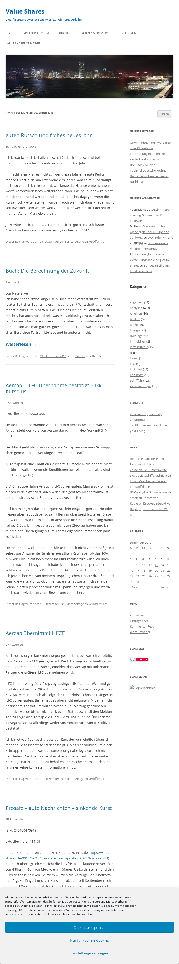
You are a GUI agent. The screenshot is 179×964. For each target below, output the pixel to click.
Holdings (136, 336)
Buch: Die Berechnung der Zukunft (47, 270)
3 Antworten (14, 403)
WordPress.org (140, 632)
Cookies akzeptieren (89, 927)
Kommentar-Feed (142, 626)
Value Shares (25, 11)
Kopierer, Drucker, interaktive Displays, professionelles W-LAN (150, 509)
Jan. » (164, 587)
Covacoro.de (138, 420)
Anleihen (136, 313)
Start (10, 33)
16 (131, 570)
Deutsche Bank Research (147, 459)
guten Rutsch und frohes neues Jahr (49, 135)
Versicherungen (140, 386)
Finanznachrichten (142, 464)
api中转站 (136, 237)
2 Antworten (14, 644)
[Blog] (142, 688)
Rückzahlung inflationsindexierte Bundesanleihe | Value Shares (150, 260)
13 (156, 565)
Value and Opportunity (146, 414)
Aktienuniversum (36, 33)
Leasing (135, 364)
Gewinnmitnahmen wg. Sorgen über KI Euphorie (151, 215)
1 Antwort (12, 282)
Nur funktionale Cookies (89, 940)
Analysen (81, 241)
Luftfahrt (136, 369)
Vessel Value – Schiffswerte (148, 470)
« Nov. (134, 587)
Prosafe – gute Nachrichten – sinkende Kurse (59, 807)
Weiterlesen (21, 344)
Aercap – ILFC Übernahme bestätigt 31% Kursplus (53, 388)
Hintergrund (128, 33)
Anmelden (137, 615)
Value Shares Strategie (23, 43)
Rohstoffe (137, 375)
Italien (134, 358)
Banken (135, 319)
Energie (135, 330)
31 (137, 582)
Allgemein (136, 302)
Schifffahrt (137, 380)
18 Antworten (15, 819)
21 (162, 570)
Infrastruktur (139, 347)
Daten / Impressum (94, 33)
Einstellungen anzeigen (89, 953)
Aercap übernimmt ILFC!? (35, 632)
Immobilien (138, 341)
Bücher (64, 33)
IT (131, 352)
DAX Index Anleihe (142, 165)
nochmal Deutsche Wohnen (149, 170)
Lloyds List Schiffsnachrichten (150, 475)
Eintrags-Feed (139, 621)
